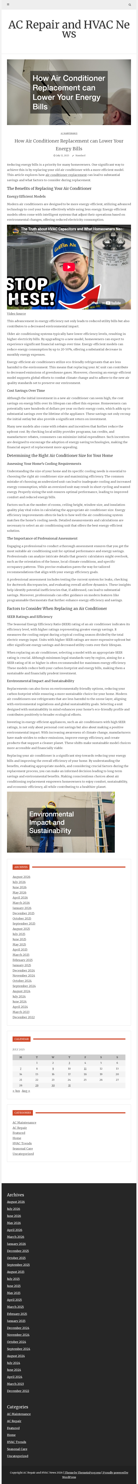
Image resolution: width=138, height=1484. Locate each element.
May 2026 (19, 892)
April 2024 (20, 1007)
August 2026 (21, 877)
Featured (19, 1133)
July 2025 (19, 934)
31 (69, 1085)
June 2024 (20, 1001)
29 (36, 1085)
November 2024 (24, 975)
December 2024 (24, 970)
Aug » (26, 1091)
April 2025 (20, 949)
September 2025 (24, 923)
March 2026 (21, 903)
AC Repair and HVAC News (69, 29)
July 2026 (19, 882)
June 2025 (19, 939)
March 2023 (21, 1012)
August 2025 (21, 929)
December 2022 (24, 1017)
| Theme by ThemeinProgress (82, 1472)
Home (17, 1138)
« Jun (16, 1091)
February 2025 (23, 960)
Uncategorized (23, 1154)
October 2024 (22, 981)
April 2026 (20, 897)
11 (85, 1068)
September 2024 (24, 986)
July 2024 (19, 996)
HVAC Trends (22, 1143)
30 (53, 1085)
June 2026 (20, 887)
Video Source (16, 313)
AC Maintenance (69, 133)
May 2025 (19, 944)
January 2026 (22, 908)
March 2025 (21, 955)
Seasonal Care (23, 1148)
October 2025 (22, 918)
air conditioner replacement (66, 175)
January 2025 (22, 965)
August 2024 (21, 991)
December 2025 (23, 913)
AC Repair (20, 1128)
